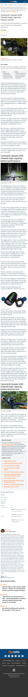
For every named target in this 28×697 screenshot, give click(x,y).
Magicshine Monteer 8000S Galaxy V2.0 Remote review (14, 481)
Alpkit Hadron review (10, 461)
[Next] (24, 299)
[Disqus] (14, 632)
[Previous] (3, 299)
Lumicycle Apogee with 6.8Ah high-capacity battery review (12, 475)
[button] (14, 300)
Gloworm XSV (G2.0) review (12, 465)
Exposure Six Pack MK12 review (13, 463)
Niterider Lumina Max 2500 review (14, 484)
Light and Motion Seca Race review (14, 472)
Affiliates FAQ (15, 11)
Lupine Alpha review (10, 478)
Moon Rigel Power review (11, 486)
